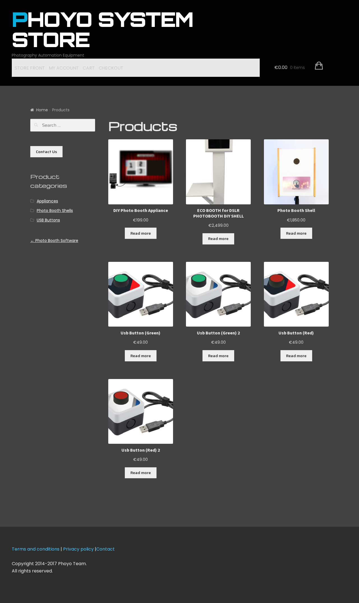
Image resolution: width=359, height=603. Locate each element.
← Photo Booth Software (54, 240)
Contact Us (46, 152)
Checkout (111, 68)
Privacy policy (79, 549)
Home (42, 110)
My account (64, 68)
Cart (89, 68)
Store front (30, 68)
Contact (105, 549)
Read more (140, 233)
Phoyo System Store (102, 32)
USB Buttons (48, 220)
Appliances (47, 201)
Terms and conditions (35, 549)
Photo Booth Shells (55, 210)
